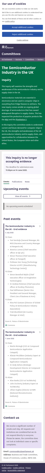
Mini (6, 120)
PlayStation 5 (21, 120)
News (27, 182)
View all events (21, 196)
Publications (17, 182)
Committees (11, 54)
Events (6, 182)
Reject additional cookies (22, 34)
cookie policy (10, 21)
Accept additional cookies (22, 27)
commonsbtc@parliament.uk (21, 451)
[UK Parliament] (8, 46)
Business (18, 59)
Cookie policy (7, 468)
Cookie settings (22, 40)
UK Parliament (7, 59)
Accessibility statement (16, 470)
